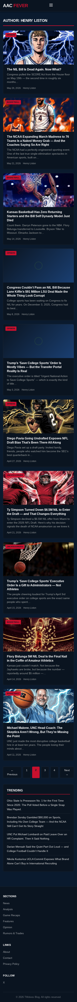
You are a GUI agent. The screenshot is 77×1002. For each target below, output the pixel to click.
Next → (67, 772)
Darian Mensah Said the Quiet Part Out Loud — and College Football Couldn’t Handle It (38, 848)
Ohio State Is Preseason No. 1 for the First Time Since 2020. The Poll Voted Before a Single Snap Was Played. (36, 805)
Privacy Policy (11, 964)
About (6, 952)
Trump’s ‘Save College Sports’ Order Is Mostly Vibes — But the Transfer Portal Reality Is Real (34, 367)
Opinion (7, 927)
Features (8, 921)
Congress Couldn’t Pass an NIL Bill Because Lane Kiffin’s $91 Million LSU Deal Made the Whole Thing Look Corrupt (38, 291)
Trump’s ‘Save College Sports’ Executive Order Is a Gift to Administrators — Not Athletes (35, 585)
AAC (15, 5)
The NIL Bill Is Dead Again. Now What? (34, 69)
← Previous (12, 772)
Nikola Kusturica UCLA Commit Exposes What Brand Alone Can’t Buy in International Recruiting (38, 861)
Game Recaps (11, 915)
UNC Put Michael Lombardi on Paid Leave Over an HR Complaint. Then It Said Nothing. (37, 836)
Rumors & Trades (13, 933)
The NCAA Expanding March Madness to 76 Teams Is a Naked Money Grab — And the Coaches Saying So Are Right (38, 140)
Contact (7, 958)
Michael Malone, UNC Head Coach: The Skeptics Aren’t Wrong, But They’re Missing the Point (37, 732)
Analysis (8, 909)
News (6, 903)
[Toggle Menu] (51, 5)
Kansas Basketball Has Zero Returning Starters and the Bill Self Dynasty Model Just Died (38, 216)
